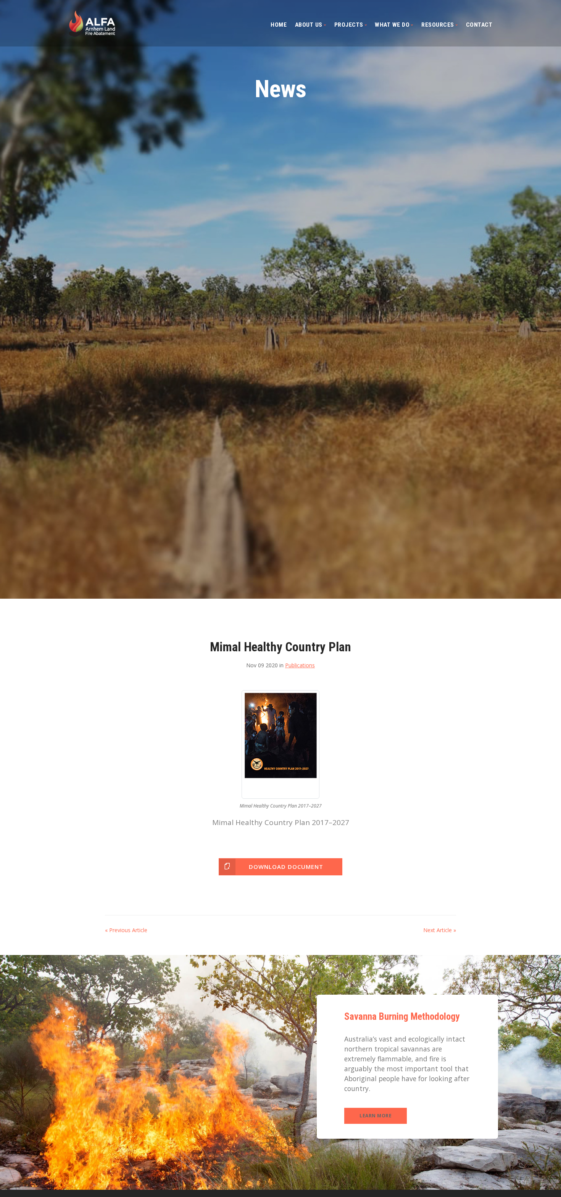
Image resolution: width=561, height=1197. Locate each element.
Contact (479, 24)
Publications (300, 665)
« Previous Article (126, 930)
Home (279, 24)
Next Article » (439, 930)
